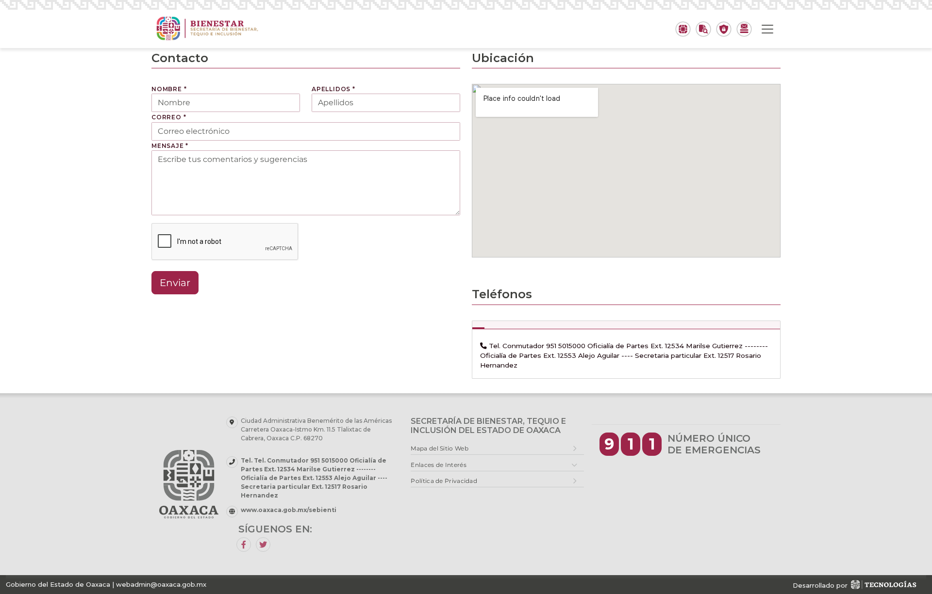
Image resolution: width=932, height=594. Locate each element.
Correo (168, 117)
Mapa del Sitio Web (439, 448)
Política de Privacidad (444, 480)
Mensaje (169, 145)
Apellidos (333, 89)
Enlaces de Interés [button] (438, 464)
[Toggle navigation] (767, 29)
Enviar (175, 283)
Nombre (168, 89)
